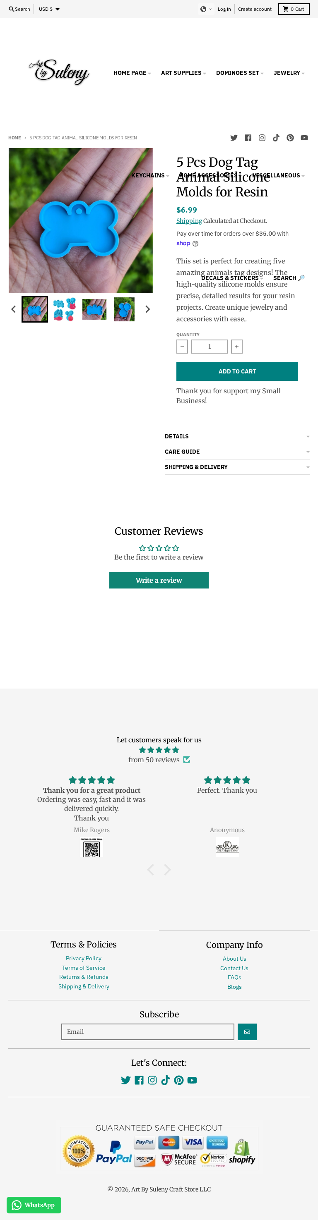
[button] (206, 9)
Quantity (188, 334)
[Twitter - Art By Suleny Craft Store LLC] (126, 1080)
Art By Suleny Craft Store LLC (171, 1189)
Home (14, 138)
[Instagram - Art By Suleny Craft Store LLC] (152, 1080)
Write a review (159, 580)
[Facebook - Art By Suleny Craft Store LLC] (139, 1080)
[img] (158, 750)
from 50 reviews (154, 760)
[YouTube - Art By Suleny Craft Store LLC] (192, 1080)
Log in (224, 9)
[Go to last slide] (14, 309)
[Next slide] (147, 309)
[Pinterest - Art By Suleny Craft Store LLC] (179, 1080)
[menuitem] (35, 309)
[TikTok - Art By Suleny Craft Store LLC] (166, 1080)
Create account (255, 9)
